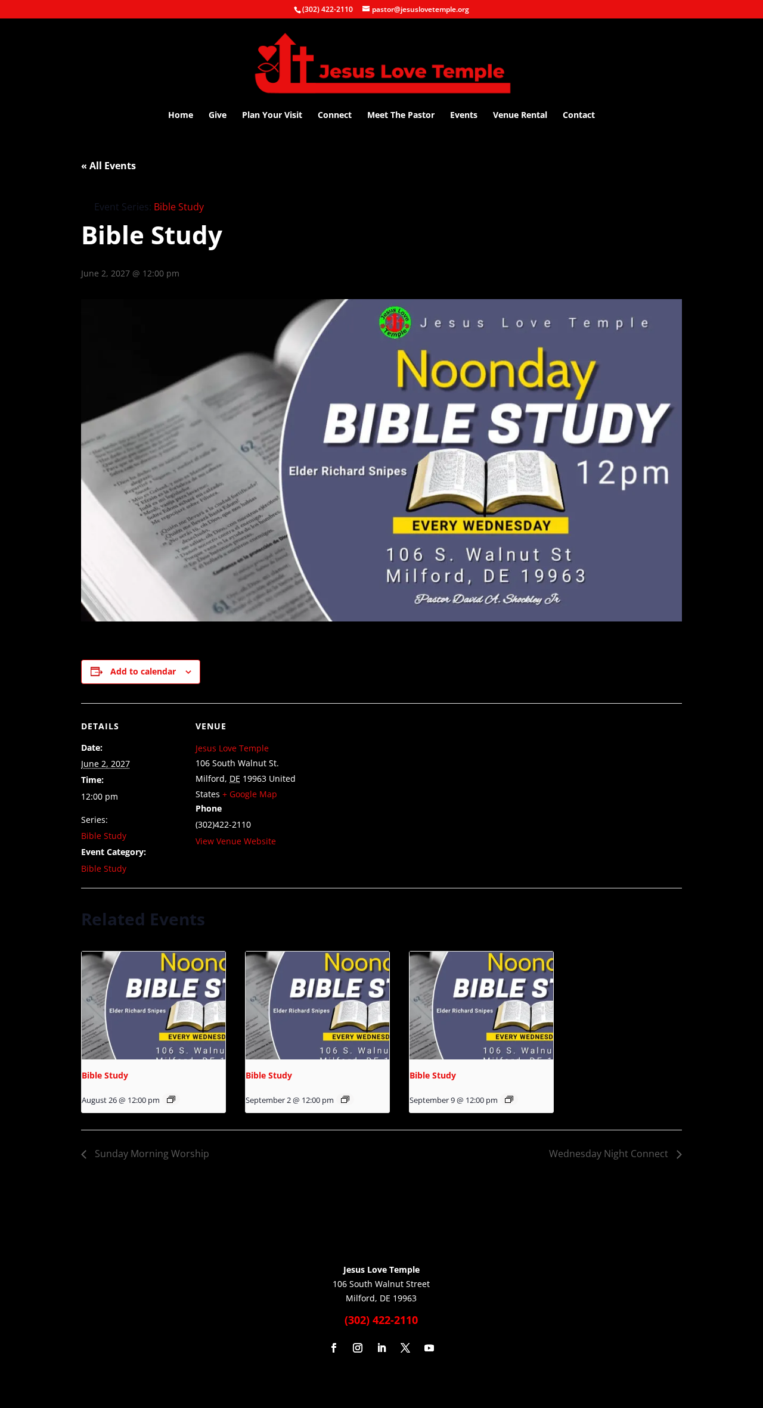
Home (180, 115)
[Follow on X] (405, 1347)
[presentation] (153, 1005)
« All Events (108, 165)
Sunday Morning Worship (150, 1153)
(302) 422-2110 (327, 9)
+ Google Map (249, 794)
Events (463, 115)
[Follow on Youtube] (429, 1347)
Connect (335, 115)
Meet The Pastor (401, 115)
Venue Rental (520, 115)
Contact (579, 115)
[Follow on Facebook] (333, 1347)
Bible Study (103, 835)
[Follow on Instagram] (357, 1347)
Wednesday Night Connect (610, 1153)
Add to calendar (143, 671)
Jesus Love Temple (232, 748)
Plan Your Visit (272, 115)
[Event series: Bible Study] (171, 1099)
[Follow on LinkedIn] (381, 1347)
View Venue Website (236, 841)
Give (218, 115)
